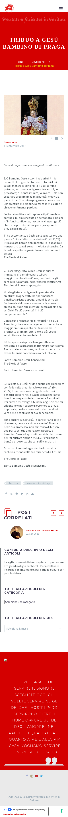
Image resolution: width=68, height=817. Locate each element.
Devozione (10, 142)
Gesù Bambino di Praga (38, 483)
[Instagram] (31, 776)
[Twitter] (11, 494)
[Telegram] (41, 776)
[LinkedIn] (27, 494)
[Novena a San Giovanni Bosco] (18, 532)
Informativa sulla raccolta (14, 814)
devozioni (13, 483)
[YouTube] (36, 776)
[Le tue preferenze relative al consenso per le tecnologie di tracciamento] (61, 810)
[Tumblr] (21, 494)
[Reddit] (32, 494)
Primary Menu (61, 8)
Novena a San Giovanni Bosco (42, 530)
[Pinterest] (16, 494)
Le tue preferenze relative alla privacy (28, 809)
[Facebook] (6, 494)
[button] (53, 513)
